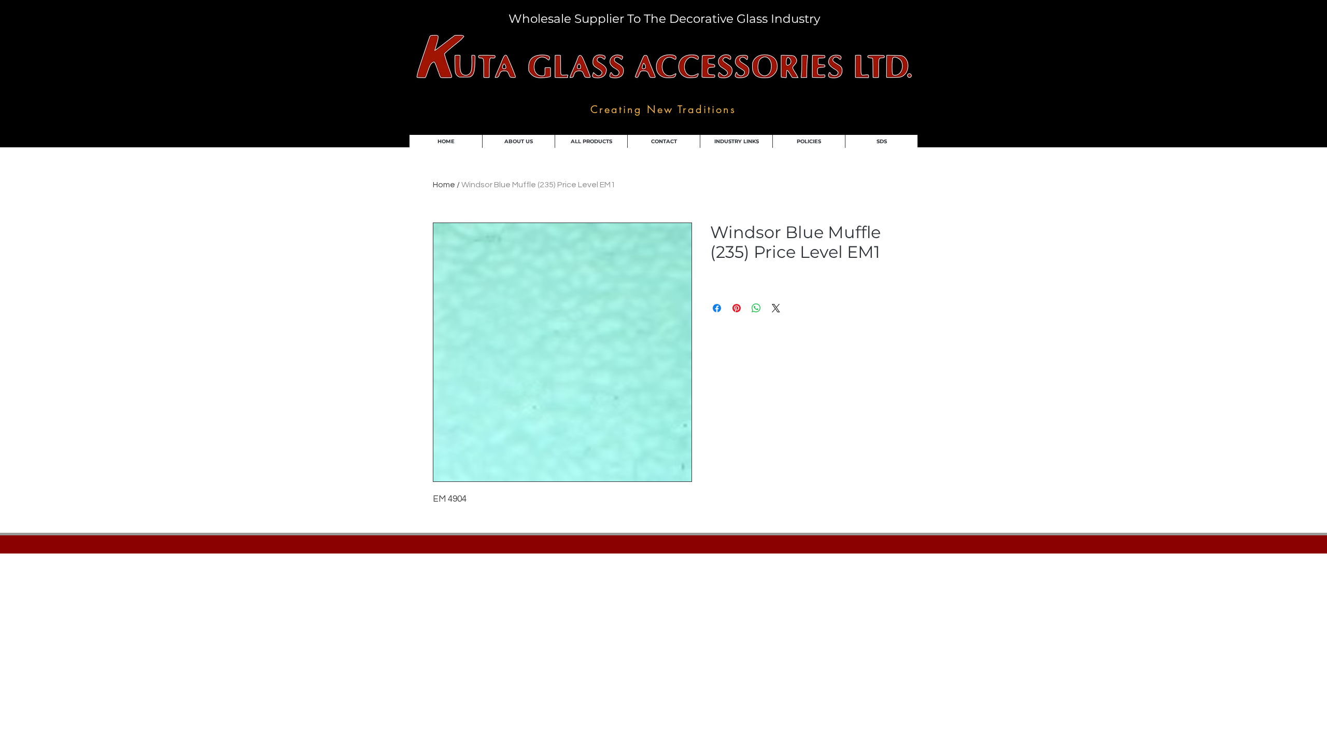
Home (444, 185)
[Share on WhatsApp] (756, 308)
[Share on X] (776, 308)
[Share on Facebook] (717, 308)
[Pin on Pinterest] (736, 308)
